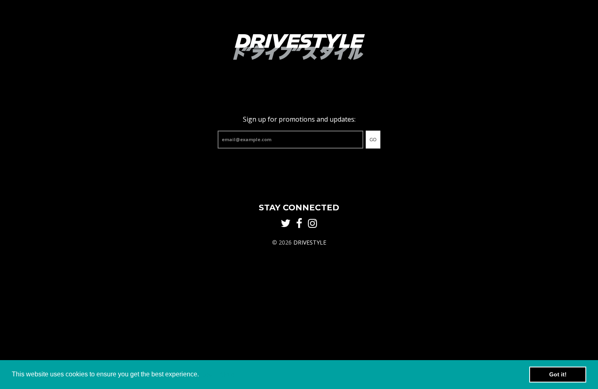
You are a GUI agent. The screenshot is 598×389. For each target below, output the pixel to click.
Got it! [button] (558, 374)
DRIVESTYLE (309, 242)
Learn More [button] (218, 374)
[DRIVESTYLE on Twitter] (285, 223)
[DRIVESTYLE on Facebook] (299, 223)
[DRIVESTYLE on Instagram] (312, 223)
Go (373, 139)
